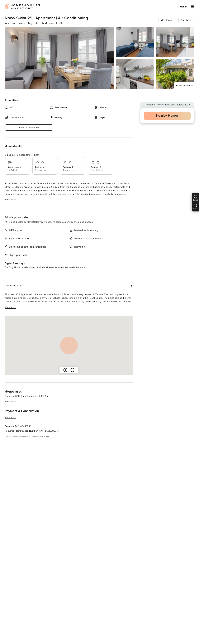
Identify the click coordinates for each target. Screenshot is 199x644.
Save (188, 20)
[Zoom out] (72, 370)
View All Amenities (28, 127)
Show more (10, 199)
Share (169, 20)
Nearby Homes (167, 116)
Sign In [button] (183, 6)
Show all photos (184, 85)
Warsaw (35, 436)
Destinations (17, 436)
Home (7, 436)
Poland (27, 436)
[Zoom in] (65, 370)
